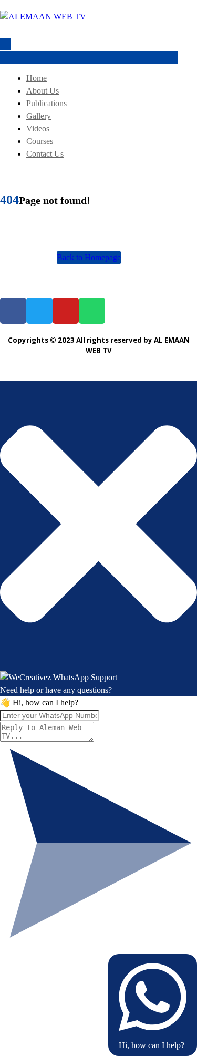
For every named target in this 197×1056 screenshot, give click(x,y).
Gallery (38, 115)
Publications (46, 103)
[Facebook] (13, 311)
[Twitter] (39, 311)
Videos (37, 128)
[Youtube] (66, 311)
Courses (39, 141)
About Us (42, 90)
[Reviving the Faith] (43, 16)
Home (36, 78)
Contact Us (45, 153)
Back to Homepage (89, 257)
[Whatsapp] (92, 311)
